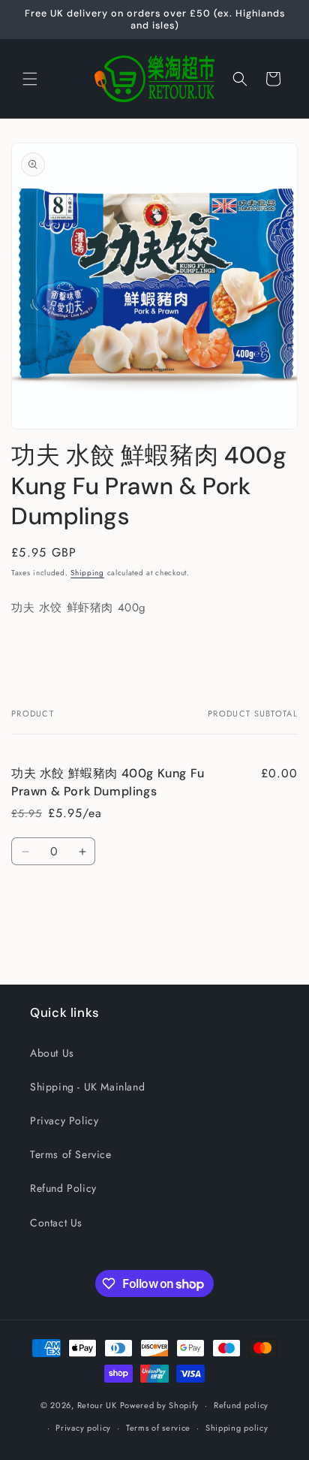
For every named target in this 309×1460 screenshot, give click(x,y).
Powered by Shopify (160, 1405)
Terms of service (158, 1428)
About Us (52, 1052)
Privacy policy (83, 1428)
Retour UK (97, 1405)
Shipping (87, 572)
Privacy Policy (64, 1120)
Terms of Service (71, 1154)
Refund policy (241, 1405)
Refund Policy (63, 1188)
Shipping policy (237, 1428)
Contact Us (56, 1222)
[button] (30, 78)
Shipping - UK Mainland (87, 1086)
